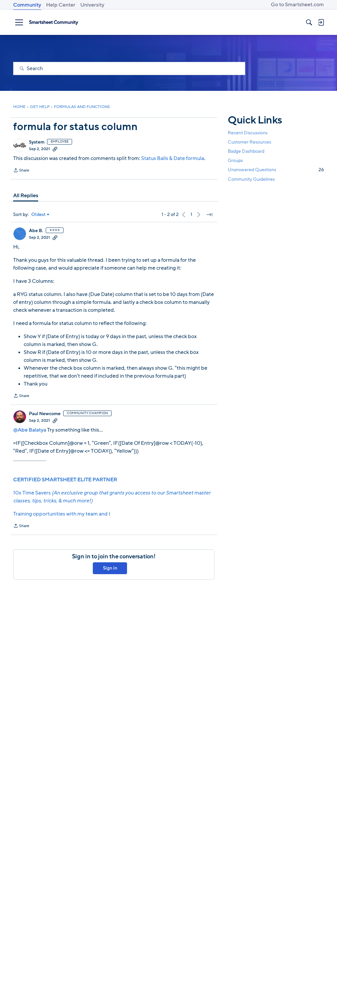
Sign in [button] (110, 568)
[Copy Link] (55, 149)
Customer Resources (249, 142)
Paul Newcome (45, 414)
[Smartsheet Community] (53, 22)
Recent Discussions (248, 133)
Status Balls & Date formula (172, 158)
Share (21, 171)
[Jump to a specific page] (209, 214)
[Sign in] (321, 22)
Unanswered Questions (276, 170)
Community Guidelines (251, 179)
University (92, 5)
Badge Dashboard (246, 151)
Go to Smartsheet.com (297, 4)
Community (27, 5)
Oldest (38, 214)
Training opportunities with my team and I (61, 514)
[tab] (25, 195)
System (36, 142)
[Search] (309, 22)
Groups (235, 160)
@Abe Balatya (29, 430)
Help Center (60, 5)
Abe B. (36, 231)
